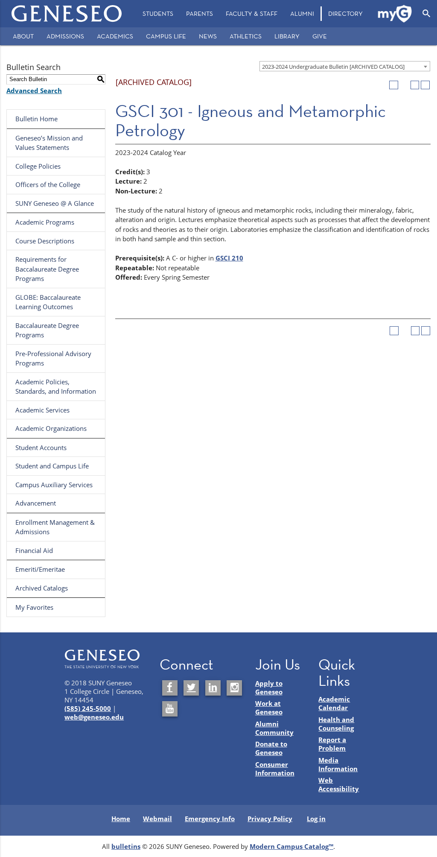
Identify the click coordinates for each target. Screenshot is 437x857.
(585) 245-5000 (87, 708)
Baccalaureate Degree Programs (47, 330)
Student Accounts (41, 447)
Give (319, 36)
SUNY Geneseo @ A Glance (54, 203)
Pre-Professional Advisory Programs (53, 358)
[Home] (66, 13)
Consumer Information (274, 768)
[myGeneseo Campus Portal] (395, 13)
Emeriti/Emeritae (40, 569)
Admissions (65, 36)
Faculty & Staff (251, 13)
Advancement (35, 503)
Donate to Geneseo (271, 748)
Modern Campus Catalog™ (291, 846)
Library (287, 36)
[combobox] (344, 66)
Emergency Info (210, 818)
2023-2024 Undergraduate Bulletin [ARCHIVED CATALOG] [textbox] (333, 66)
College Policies (38, 166)
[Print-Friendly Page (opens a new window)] (415, 85)
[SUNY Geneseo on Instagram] (234, 688)
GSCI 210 (229, 258)
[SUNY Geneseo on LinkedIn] (213, 688)
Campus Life (166, 36)
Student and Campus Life (52, 466)
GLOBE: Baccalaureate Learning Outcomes (48, 302)
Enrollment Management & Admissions (55, 527)
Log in (316, 818)
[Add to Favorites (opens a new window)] (393, 85)
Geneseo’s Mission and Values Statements (49, 143)
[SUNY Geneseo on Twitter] (191, 688)
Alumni (302, 13)
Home (120, 818)
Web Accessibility (338, 784)
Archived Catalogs (41, 588)
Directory (345, 13)
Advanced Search (34, 90)
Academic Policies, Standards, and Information (55, 386)
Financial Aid (34, 550)
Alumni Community (274, 728)
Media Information (338, 764)
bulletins (125, 846)
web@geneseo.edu (94, 717)
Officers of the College (47, 184)
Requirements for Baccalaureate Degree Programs (47, 269)
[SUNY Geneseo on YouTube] (170, 709)
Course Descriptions (44, 241)
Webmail (157, 818)
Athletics (246, 36)
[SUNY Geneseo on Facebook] (170, 688)
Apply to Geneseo (269, 687)
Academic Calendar (334, 703)
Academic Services (42, 410)
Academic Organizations (51, 428)
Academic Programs (44, 222)
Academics (115, 36)
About (23, 36)
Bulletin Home (36, 118)
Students (158, 13)
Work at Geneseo (269, 707)
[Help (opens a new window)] (425, 85)
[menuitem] (158, 13)
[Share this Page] (404, 85)
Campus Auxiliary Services (54, 484)
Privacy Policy (270, 818)
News (208, 36)
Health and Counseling (336, 723)
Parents (199, 13)
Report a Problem (332, 743)
